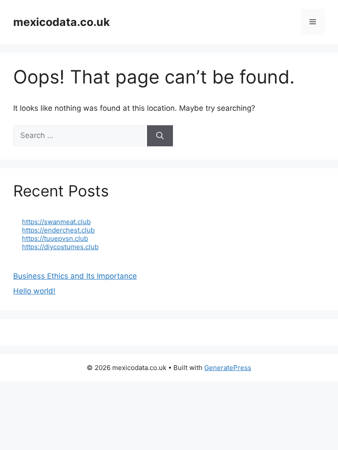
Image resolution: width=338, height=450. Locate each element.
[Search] (160, 135)
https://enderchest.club (58, 230)
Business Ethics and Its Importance (75, 276)
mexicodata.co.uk (61, 22)
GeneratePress (227, 367)
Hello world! (34, 291)
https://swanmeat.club (56, 222)
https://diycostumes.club (60, 247)
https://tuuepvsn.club (55, 238)
